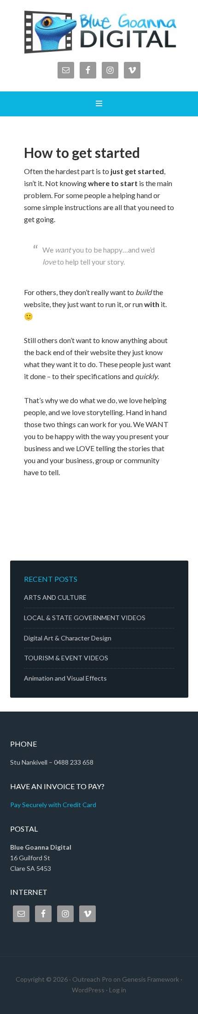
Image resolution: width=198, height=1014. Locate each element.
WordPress (88, 990)
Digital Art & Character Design (67, 638)
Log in (117, 990)
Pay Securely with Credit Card (53, 805)
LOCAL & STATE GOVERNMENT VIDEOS (85, 618)
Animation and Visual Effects (65, 678)
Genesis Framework (150, 979)
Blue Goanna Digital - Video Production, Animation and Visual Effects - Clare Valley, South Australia (99, 32)
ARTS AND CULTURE (55, 597)
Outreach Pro (92, 979)
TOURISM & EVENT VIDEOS (66, 658)
